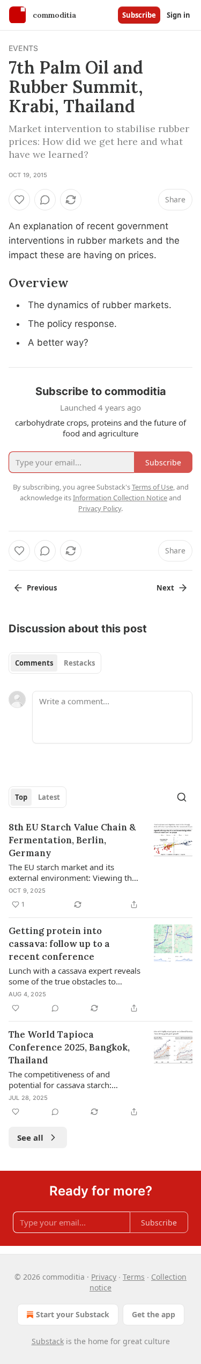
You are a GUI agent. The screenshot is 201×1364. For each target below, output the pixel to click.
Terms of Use (152, 487)
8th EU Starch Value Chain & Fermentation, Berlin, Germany (72, 840)
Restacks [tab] (79, 663)
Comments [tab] (34, 663)
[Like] (19, 199)
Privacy (103, 1277)
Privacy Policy (99, 508)
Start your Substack (72, 1314)
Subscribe (139, 15)
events (23, 48)
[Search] (181, 797)
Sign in (178, 15)
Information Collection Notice (120, 497)
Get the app (153, 1314)
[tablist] (55, 663)
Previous (42, 588)
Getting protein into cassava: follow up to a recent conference (59, 943)
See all (30, 1137)
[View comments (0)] (45, 199)
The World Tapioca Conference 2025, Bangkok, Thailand (69, 1047)
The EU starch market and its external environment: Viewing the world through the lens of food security (72, 872)
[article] (100, 866)
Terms (134, 1277)
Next (165, 588)
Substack (48, 1341)
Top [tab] (21, 797)
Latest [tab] (49, 797)
